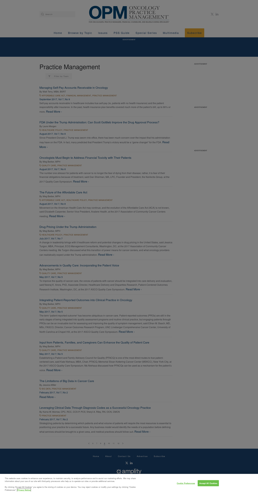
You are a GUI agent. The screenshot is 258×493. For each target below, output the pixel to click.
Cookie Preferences (186, 483)
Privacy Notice (24, 490)
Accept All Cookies (208, 483)
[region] (129, 483)
